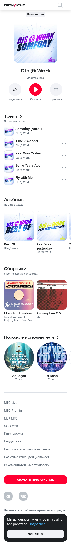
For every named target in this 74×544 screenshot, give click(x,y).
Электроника (35, 78)
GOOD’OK (11, 426)
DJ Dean (51, 376)
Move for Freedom (18, 313)
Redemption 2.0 (49, 313)
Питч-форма (13, 433)
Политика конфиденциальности (27, 457)
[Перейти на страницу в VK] (23, 496)
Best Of (9, 244)
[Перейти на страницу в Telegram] (8, 496)
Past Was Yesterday (44, 246)
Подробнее (37, 524)
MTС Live (10, 402)
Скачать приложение (35, 479)
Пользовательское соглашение (27, 449)
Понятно (35, 534)
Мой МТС (11, 418)
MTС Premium (14, 410)
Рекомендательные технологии (27, 465)
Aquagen (19, 376)
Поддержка (12, 441)
